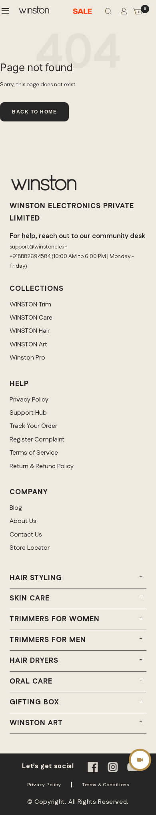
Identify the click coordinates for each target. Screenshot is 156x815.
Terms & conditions (105, 784)
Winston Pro (27, 357)
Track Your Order (33, 426)
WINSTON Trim (30, 304)
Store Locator (30, 548)
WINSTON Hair (30, 331)
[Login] (124, 13)
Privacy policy (44, 784)
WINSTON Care (31, 317)
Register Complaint (37, 439)
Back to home (34, 112)
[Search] (108, 13)
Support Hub (28, 412)
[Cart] (138, 13)
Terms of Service (34, 452)
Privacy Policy (29, 399)
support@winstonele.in (39, 247)
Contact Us (26, 534)
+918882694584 (30, 256)
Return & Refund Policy (42, 466)
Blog (16, 508)
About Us (23, 521)
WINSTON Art (28, 344)
